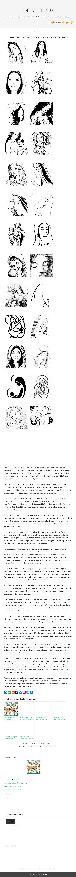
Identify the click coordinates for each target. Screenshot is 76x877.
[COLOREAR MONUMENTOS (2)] (11, 861)
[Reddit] (13, 693)
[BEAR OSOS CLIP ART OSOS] (56, 861)
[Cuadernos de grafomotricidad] (58, 767)
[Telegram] (28, 693)
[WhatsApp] (9, 693)
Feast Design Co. (51, 868)
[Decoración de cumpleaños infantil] (33, 841)
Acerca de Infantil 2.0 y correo (15, 783)
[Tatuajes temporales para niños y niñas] (56, 841)
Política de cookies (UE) (13, 790)
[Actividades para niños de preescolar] (14, 767)
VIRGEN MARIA (52, 746)
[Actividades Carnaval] (11, 841)
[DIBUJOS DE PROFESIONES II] (33, 861)
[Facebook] (6, 693)
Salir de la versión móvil (38, 874)
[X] (17, 693)
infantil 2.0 (38, 10)
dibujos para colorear (43, 743)
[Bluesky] (20, 693)
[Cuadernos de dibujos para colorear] (36, 767)
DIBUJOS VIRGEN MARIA (38, 746)
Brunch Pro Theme (37, 868)
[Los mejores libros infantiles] (13, 810)
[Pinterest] (24, 693)
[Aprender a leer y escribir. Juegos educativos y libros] (35, 810)
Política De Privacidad (12, 787)
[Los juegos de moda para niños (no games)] (57, 810)
